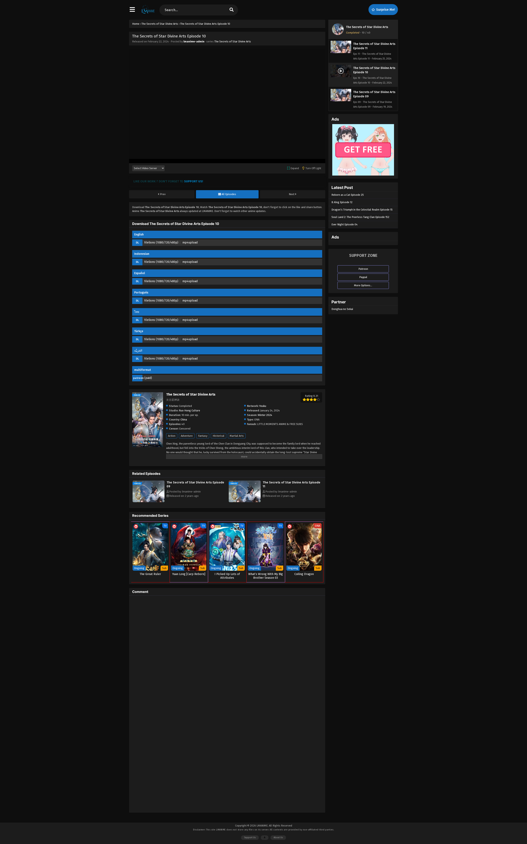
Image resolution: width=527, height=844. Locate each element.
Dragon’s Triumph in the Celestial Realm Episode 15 (362, 209)
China (184, 419)
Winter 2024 (265, 415)
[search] (232, 10)
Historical (218, 435)
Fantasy (202, 435)
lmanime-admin (193, 41)
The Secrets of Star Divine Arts (232, 41)
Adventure (187, 435)
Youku (262, 405)
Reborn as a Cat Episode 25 (347, 194)
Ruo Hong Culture (189, 410)
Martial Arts (237, 435)
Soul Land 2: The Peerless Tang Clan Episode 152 (360, 217)
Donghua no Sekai (342, 309)
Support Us (250, 837)
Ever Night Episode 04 (344, 224)
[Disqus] (227, 650)
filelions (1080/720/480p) (161, 242)
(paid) (148, 378)
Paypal (363, 277)
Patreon (363, 268)
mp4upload (190, 242)
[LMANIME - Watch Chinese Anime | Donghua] (148, 13)
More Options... (363, 285)
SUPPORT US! (193, 181)
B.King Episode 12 (341, 202)
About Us (278, 837)
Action (171, 435)
